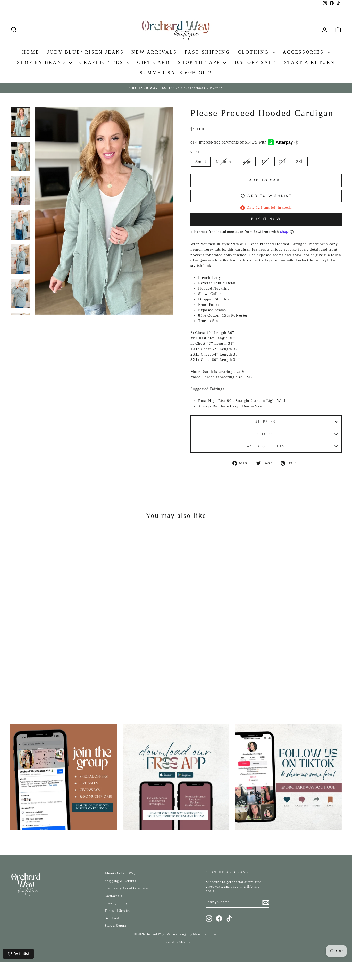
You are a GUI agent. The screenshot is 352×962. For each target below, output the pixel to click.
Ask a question (266, 446)
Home (30, 52)
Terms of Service (118, 911)
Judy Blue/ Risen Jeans (85, 52)
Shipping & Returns (120, 881)
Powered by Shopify (176, 942)
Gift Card (153, 62)
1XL (265, 161)
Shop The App (200, 62)
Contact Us (113, 896)
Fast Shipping (207, 52)
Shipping (266, 421)
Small (200, 161)
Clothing (254, 52)
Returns (266, 434)
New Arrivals (154, 52)
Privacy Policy (116, 903)
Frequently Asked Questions (127, 888)
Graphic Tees (102, 62)
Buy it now (266, 219)
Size (195, 152)
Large (246, 161)
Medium (223, 161)
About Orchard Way (120, 873)
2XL (282, 161)
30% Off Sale (255, 62)
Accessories (304, 52)
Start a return (309, 62)
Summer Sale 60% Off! (176, 72)
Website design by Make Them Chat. (192, 934)
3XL (300, 161)
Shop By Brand (42, 62)
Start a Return (116, 925)
